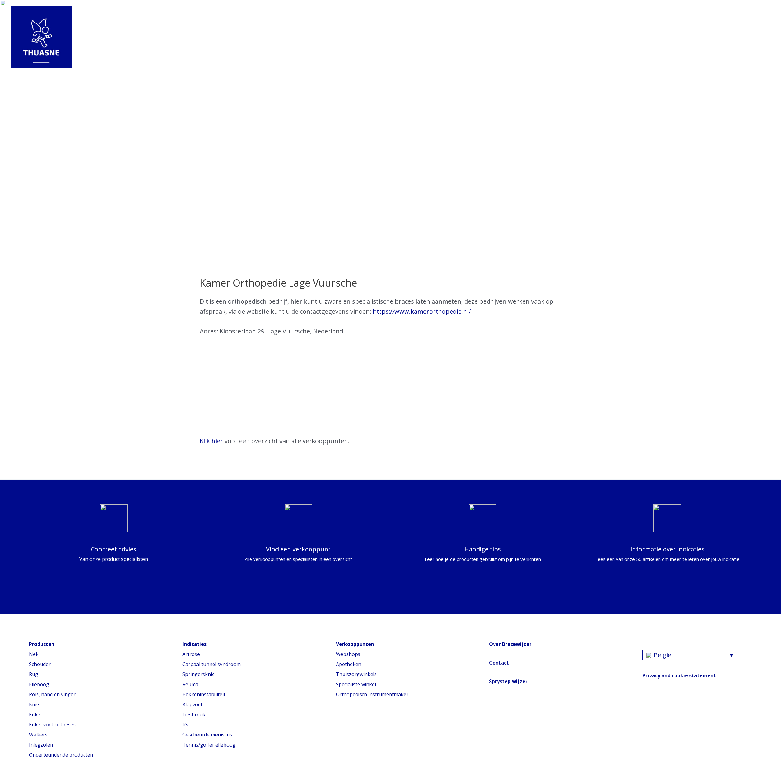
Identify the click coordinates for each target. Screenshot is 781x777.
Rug (33, 674)
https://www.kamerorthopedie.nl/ (422, 311)
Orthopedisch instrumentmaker (372, 694)
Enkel (35, 714)
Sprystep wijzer (508, 681)
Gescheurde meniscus (207, 734)
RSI (186, 724)
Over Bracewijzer (510, 644)
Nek (33, 654)
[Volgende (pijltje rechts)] (770, 388)
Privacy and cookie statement (679, 675)
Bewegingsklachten (237, 37)
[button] (394, 37)
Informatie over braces (157, 37)
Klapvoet (192, 704)
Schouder (40, 664)
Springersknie (198, 674)
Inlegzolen (41, 744)
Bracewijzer (299, 37)
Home (99, 37)
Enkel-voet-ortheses (52, 724)
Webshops (348, 654)
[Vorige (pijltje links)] (10, 388)
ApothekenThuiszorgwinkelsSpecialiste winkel (356, 674)
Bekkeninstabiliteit (203, 694)
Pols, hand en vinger (52, 694)
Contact (499, 662)
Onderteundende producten (61, 754)
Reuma (190, 684)
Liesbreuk (193, 714)
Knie (34, 704)
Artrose (191, 654)
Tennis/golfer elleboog (209, 744)
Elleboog (39, 684)
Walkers (38, 734)
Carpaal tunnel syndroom (211, 664)
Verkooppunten (355, 37)
